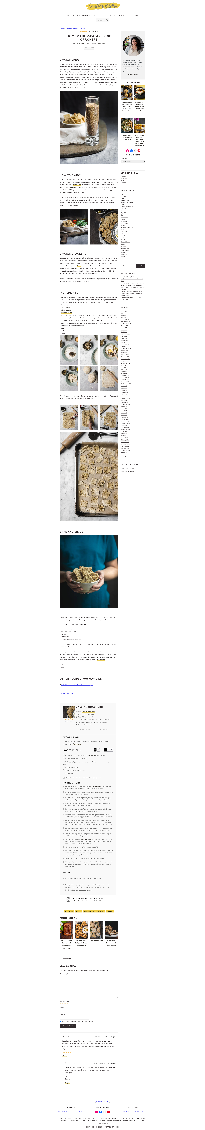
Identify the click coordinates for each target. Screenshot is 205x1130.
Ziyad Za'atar (66, 310)
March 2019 (124, 417)
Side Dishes (124, 239)
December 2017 (125, 444)
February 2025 (125, 317)
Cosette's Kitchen (88, 712)
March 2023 (124, 340)
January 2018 (125, 442)
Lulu (79, 266)
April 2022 (124, 352)
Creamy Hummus (67, 693)
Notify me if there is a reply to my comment (77, 1021)
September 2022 (126, 348)
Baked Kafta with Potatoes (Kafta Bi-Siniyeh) (77, 685)
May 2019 (124, 413)
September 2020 (126, 384)
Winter (123, 256)
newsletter (101, 659)
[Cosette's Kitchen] (102, 10)
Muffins (123, 225)
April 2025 (124, 315)
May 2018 (124, 433)
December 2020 (125, 379)
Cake (122, 204)
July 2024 (124, 327)
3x (112, 750)
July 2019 (124, 408)
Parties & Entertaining (127, 227)
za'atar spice (90, 755)
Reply (65, 1056)
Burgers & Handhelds (127, 202)
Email (62, 1015)
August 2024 (125, 325)
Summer (123, 246)
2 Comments (100, 43)
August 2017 (124, 452)
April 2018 (124, 435)
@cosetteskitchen (79, 900)
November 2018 (125, 425)
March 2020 (124, 392)
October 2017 (125, 448)
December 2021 (125, 357)
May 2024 (124, 330)
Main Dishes (124, 223)
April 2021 (124, 371)
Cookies (123, 208)
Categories (124, 158)
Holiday (123, 219)
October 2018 (125, 427)
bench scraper (86, 839)
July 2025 (124, 311)
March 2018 (124, 437)
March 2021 (124, 373)
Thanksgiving (125, 248)
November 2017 (125, 446)
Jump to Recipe (89, 48)
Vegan (123, 252)
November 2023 (125, 334)
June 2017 (124, 456)
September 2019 (126, 404)
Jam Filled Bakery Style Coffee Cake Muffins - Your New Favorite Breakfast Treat (132, 279)
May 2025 (124, 313)
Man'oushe (77, 184)
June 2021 (124, 367)
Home (62, 28)
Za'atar (110, 911)
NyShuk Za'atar (66, 313)
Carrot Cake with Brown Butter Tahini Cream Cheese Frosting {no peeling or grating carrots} (132, 293)
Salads (123, 235)
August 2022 (125, 350)
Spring (123, 244)
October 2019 (125, 402)
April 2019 (124, 415)
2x (108, 750)
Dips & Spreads (89, 911)
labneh (62, 192)
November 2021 (125, 359)
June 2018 (124, 431)
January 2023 (125, 344)
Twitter (99, 657)
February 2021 (125, 375)
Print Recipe (86, 729)
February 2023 (125, 342)
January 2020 (125, 396)
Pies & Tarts (124, 231)
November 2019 (125, 400)
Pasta (122, 229)
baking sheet (97, 786)
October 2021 (125, 361)
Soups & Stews (125, 242)
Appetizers (69, 911)
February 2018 (125, 440)
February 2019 (125, 419)
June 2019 (124, 410)
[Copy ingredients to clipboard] (80, 750)
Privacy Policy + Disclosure (128, 468)
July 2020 (124, 386)
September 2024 (126, 323)
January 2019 (125, 421)
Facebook (83, 657)
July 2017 (124, 454)
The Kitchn (77, 744)
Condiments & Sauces (127, 206)
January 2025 (125, 319)
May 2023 (124, 336)
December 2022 (125, 346)
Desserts (123, 210)
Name (62, 1007)
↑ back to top (102, 1101)
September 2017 (125, 450)
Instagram (91, 657)
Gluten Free (124, 217)
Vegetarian (124, 254)
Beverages (124, 196)
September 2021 (126, 363)
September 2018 (126, 429)
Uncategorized (125, 250)
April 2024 (124, 332)
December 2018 (125, 423)
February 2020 (125, 394)
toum (75, 200)
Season (123, 237)
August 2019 (124, 406)
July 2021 (124, 365)
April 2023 (124, 338)
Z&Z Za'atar (65, 307)
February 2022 (125, 354)
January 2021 (125, 377)
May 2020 (124, 388)
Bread (83, 28)
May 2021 (124, 369)
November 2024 (125, 321)
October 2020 (125, 381)
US (95, 750)
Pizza (122, 233)
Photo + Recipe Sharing (127, 471)
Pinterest (108, 657)
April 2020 (124, 390)
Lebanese (101, 911)
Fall (122, 215)
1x (105, 750)
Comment (64, 974)
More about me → (133, 74)
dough (70, 187)
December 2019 (125, 398)
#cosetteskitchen (105, 900)
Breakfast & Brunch (72, 28)
